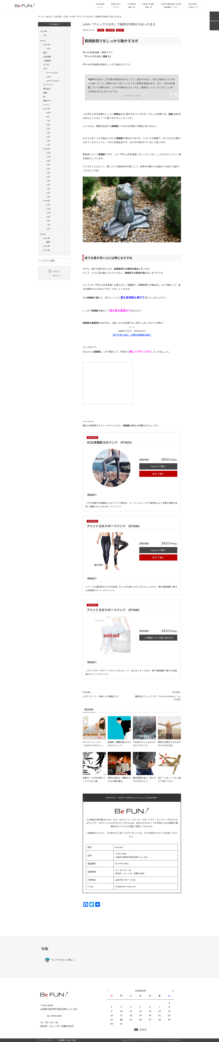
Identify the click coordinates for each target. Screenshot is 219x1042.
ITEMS (132, 5)
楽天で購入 (158, 474)
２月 (48, 141)
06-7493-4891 (54, 1015)
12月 (101, 30)
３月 (48, 137)
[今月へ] (121, 988)
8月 (47, 117)
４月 (48, 49)
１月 (48, 145)
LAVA (48, 77)
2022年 (46, 44)
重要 (48, 242)
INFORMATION (171, 5)
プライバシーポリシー (46, 1040)
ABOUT (116, 5)
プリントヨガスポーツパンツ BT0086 (113, 526)
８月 (48, 193)
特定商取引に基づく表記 (67, 1040)
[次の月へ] (173, 990)
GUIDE (193, 5)
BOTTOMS (92, 437)
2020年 (110, 30)
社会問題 (47, 57)
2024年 (43, 31)
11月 (48, 157)
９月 (48, 165)
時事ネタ (47, 101)
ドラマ (46, 105)
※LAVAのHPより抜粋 (131, 96)
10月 (48, 161)
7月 (44, 35)
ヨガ (45, 69)
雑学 (45, 53)
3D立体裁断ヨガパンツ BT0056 (109, 442)
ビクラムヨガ (52, 73)
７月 (48, 121)
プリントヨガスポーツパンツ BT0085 (113, 610)
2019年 (46, 201)
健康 (45, 93)
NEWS (43, 234)
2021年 (46, 109)
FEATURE (148, 5)
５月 (48, 129)
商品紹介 (47, 89)
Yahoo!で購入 (158, 466)
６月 (48, 125)
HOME (100, 5)
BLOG (120, 30)
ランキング (48, 85)
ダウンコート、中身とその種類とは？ (101, 696)
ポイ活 (46, 64)
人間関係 (47, 61)
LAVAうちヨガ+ (53, 81)
